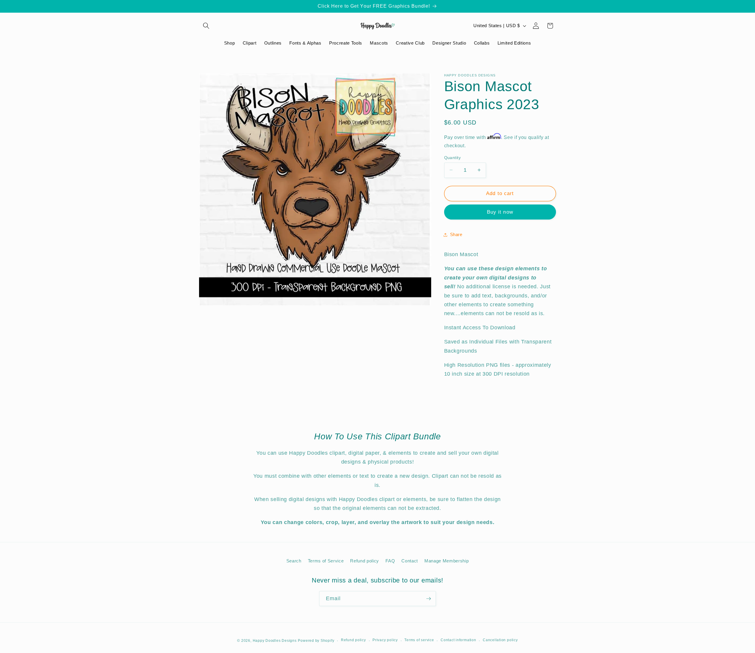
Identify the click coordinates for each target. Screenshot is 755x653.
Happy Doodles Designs (275, 641)
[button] (206, 26)
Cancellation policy (500, 640)
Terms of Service (326, 560)
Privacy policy (385, 640)
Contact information (458, 640)
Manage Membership (446, 560)
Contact (409, 560)
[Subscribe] (428, 598)
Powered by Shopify (316, 641)
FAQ (390, 560)
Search (293, 560)
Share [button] (456, 234)
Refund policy (364, 560)
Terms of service (419, 640)
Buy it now (500, 212)
